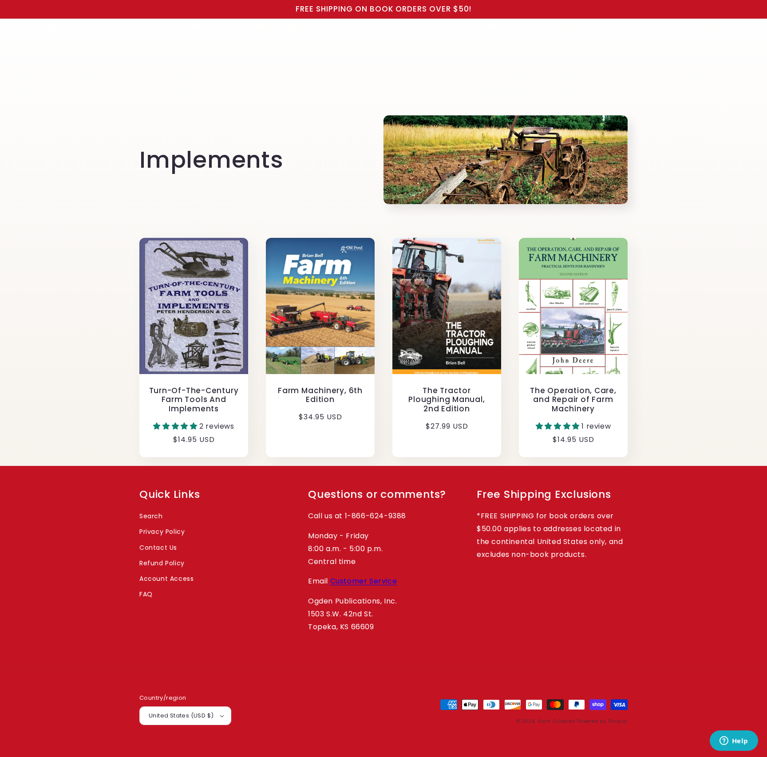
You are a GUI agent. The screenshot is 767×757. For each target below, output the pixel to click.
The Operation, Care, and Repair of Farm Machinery (573, 400)
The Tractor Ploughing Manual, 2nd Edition (446, 400)
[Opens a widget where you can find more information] (733, 741)
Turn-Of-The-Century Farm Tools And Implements (194, 400)
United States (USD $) (181, 715)
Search (151, 516)
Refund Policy (162, 563)
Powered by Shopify (602, 721)
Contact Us (158, 547)
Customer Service (363, 581)
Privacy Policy (162, 531)
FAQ (146, 594)
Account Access (166, 578)
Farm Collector (557, 721)
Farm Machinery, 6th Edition (320, 395)
